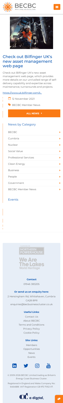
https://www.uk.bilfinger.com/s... (22, 92)
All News (33, 113)
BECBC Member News (26, 105)
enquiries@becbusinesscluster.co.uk (31, 304)
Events (31, 357)
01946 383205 (31, 284)
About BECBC (31, 320)
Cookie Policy (31, 332)
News (31, 352)
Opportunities (31, 348)
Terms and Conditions (31, 324)
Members (31, 345)
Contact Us (31, 316)
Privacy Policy (31, 328)
